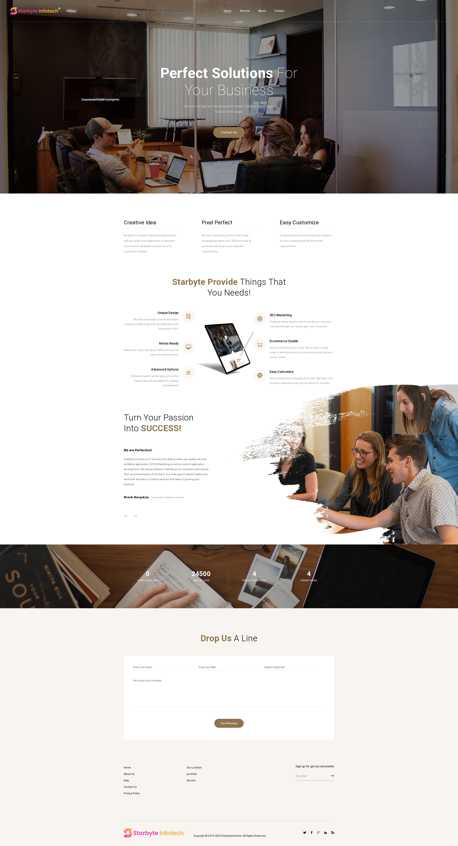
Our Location (194, 767)
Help (126, 780)
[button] (135, 516)
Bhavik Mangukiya (137, 497)
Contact (279, 11)
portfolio (192, 774)
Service (245, 11)
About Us (129, 774)
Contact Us (229, 132)
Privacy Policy (132, 793)
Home (227, 11)
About (262, 11)
